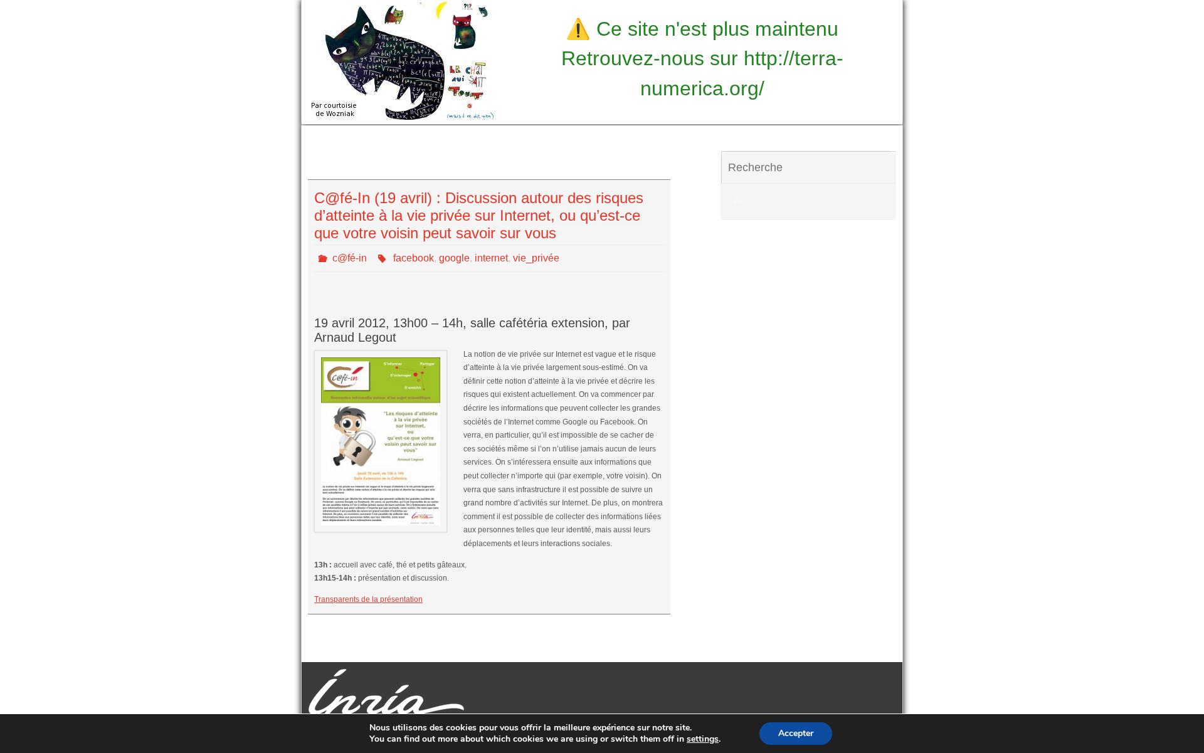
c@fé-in (349, 258)
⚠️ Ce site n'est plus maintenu (702, 29)
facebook (413, 258)
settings (703, 739)
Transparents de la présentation (368, 599)
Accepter (795, 733)
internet (491, 258)
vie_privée (536, 258)
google (454, 258)
